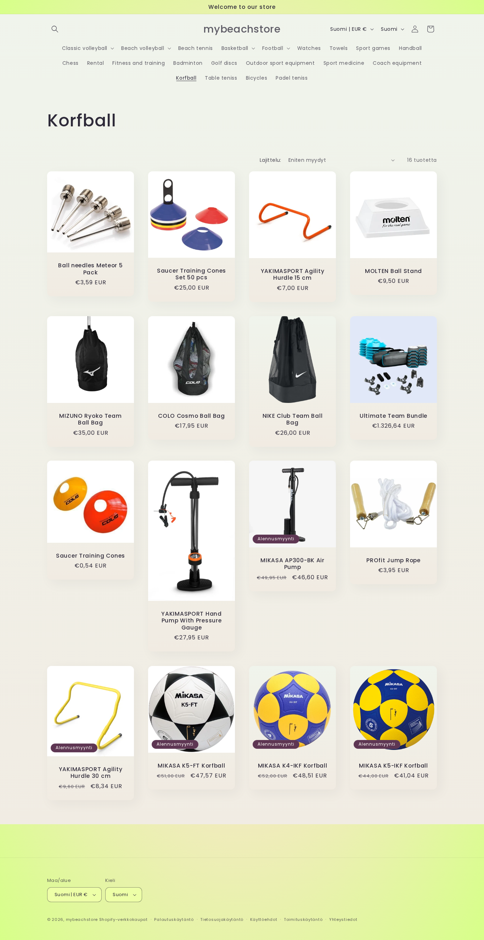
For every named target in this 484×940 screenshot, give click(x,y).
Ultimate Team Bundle (393, 415)
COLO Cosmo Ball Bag (191, 415)
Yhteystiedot (343, 919)
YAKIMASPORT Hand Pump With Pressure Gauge (191, 620)
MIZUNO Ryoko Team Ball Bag (90, 419)
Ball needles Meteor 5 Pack (90, 269)
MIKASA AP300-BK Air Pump (292, 564)
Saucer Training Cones (90, 555)
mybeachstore (82, 919)
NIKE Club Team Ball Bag (293, 419)
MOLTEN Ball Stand (393, 271)
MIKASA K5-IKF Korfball (393, 765)
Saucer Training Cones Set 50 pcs (191, 274)
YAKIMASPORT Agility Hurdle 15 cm (293, 274)
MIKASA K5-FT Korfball (191, 765)
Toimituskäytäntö (303, 919)
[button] (55, 29)
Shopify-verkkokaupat (123, 919)
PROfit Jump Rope (393, 560)
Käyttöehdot (263, 919)
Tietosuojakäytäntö (221, 919)
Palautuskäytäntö (173, 919)
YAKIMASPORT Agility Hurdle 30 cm (91, 773)
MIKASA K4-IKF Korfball (292, 765)
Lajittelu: (270, 160)
